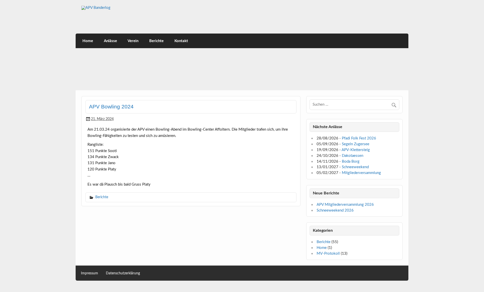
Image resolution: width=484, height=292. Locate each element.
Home (87, 41)
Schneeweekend (355, 167)
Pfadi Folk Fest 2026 (359, 138)
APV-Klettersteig (356, 150)
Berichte (156, 41)
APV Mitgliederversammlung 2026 (345, 205)
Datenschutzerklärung (123, 273)
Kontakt (181, 41)
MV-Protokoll (328, 253)
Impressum (89, 273)
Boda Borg (350, 161)
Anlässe (110, 41)
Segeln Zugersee (355, 144)
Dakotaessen (352, 156)
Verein (133, 41)
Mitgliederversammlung (361, 173)
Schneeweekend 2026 (335, 210)
